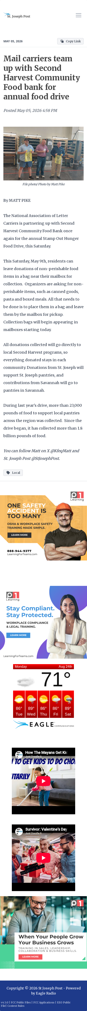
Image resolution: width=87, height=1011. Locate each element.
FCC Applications (43, 1002)
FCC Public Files (21, 1002)
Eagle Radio (46, 993)
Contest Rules (15, 1005)
